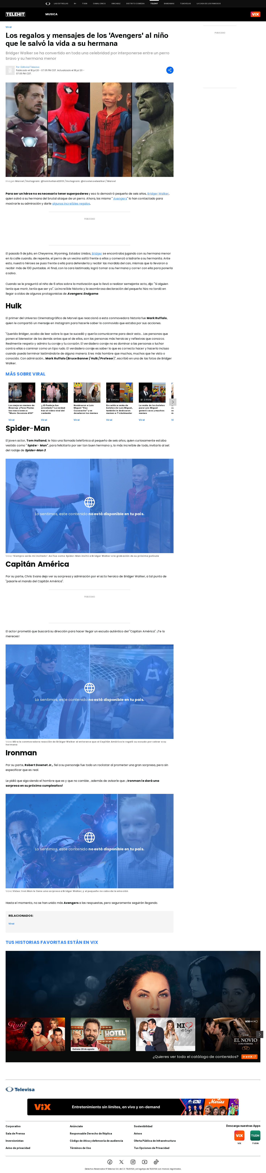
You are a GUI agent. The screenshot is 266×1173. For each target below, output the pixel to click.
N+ (75, 4)
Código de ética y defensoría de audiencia (96, 1140)
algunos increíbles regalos (71, 203)
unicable (116, 4)
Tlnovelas (185, 4)
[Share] (170, 70)
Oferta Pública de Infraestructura (155, 1140)
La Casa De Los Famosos (209, 4)
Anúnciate (76, 1126)
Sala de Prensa (15, 1133)
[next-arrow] (172, 402)
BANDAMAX (169, 4)
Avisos (138, 1133)
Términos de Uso (80, 1148)
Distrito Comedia (135, 4)
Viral (9, 27)
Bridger (97, 253)
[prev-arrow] (3, 1034)
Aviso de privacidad (18, 1148)
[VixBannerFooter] (133, 1107)
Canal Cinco (99, 4)
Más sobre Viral (25, 374)
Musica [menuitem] (51, 14)
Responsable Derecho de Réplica (91, 1133)
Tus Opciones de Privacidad (151, 1148)
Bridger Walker (158, 194)
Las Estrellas (61, 4)
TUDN (84, 4)
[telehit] (15, 14)
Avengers (120, 198)
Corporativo (13, 1126)
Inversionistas (15, 1140)
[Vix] (255, 14)
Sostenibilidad (143, 1126)
